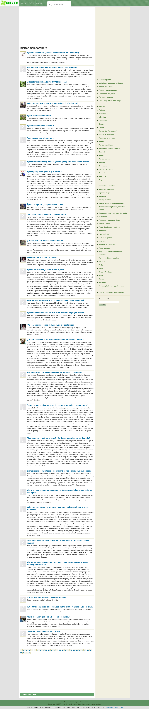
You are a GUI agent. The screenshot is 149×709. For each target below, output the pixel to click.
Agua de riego (104, 193)
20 (74, 650)
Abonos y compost (106, 189)
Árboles (102, 106)
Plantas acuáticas (106, 145)
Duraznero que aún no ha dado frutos (43, 631)
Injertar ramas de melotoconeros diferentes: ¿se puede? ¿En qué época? (59, 471)
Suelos (101, 279)
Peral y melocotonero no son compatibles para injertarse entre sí (55, 300)
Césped (102, 152)
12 (51, 650)
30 (29, 653)
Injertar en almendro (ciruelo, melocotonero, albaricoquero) (53, 53)
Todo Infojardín (105, 80)
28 (23, 653)
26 (90, 650)
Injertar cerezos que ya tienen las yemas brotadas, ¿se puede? (54, 372)
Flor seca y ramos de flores (109, 220)
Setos (101, 275)
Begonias (102, 180)
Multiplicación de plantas (109, 258)
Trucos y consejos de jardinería (111, 292)
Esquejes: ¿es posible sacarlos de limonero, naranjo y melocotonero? (57, 405)
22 (79, 650)
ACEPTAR (119, 707)
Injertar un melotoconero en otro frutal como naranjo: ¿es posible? (56, 313)
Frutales (102, 110)
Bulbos (101, 141)
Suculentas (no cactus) (108, 131)
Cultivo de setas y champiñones (111, 203)
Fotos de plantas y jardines (109, 227)
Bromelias (103, 173)
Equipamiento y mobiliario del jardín (113, 213)
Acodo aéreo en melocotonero (40, 138)
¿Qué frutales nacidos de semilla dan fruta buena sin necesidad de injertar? (60, 607)
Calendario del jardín (107, 94)
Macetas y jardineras (107, 244)
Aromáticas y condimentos (109, 148)
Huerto (101, 155)
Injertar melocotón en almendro (40, 126)
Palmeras (102, 113)
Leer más (109, 707)
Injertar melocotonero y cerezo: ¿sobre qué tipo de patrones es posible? (58, 162)
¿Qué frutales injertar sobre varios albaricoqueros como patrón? (55, 340)
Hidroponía (103, 231)
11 (48, 650)
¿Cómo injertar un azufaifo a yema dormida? (46, 597)
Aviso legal (74, 702)
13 (54, 650)
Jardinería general (106, 238)
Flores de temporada (107, 138)
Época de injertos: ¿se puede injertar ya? (45, 205)
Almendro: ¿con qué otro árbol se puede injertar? (48, 617)
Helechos (102, 176)
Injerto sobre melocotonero (39, 116)
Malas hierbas (104, 248)
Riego (101, 268)
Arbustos (102, 117)
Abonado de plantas (107, 186)
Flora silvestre (104, 224)
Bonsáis (102, 162)
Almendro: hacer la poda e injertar (42, 257)
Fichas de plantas (106, 97)
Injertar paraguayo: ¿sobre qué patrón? (44, 172)
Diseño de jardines (106, 87)
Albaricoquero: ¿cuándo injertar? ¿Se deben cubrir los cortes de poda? (58, 438)
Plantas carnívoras (106, 169)
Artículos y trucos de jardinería (111, 83)
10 (46, 650)
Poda (101, 265)
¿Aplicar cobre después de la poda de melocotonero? (50, 325)
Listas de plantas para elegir (110, 101)
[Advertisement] (57, 25)
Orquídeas (103, 166)
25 (88, 650)
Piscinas (102, 261)
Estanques (103, 217)
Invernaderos (104, 234)
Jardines (102, 241)
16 (63, 650)
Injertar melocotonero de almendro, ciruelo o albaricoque (52, 67)
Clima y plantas (105, 200)
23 (82, 650)
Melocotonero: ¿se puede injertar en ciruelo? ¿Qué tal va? (52, 103)
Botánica (102, 196)
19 (71, 650)
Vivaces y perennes (106, 134)
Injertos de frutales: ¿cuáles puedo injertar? (46, 270)
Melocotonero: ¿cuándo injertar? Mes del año (47, 82)
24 (85, 650)
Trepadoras (103, 120)
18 (68, 650)
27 (21, 653)
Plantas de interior (106, 159)
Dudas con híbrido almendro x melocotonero (46, 215)
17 (65, 650)
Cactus (101, 127)
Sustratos (102, 282)
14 (57, 650)
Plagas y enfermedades (108, 90)
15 (60, 650)
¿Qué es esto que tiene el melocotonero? (45, 241)
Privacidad (84, 702)
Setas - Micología (105, 272)
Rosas (101, 124)
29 (26, 653)
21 (77, 650)
